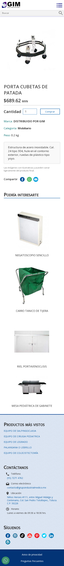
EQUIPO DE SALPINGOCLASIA (20, 430)
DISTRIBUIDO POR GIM (29, 121)
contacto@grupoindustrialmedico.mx (26, 487)
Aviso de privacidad (32, 554)
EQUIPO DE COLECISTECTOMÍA (21, 452)
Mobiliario (24, 128)
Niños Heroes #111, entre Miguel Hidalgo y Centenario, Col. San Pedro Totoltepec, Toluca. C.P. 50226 (32, 500)
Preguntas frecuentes (32, 561)
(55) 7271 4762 (15, 477)
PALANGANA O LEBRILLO (18, 447)
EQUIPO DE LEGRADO (16, 441)
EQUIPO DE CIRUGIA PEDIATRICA (22, 436)
